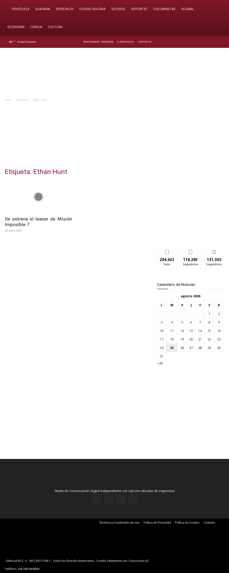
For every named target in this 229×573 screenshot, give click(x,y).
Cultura (55, 27)
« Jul (160, 363)
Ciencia (36, 27)
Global (187, 9)
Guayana (42, 9)
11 (172, 331)
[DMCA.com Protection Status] (184, 561)
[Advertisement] (114, 136)
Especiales (65, 9)
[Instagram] (206, 42)
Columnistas (164, 9)
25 (172, 348)
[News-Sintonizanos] (190, 235)
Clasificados (125, 41)
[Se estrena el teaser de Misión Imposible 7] (38, 196)
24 (161, 348)
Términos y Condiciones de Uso (119, 522)
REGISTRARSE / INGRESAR (98, 41)
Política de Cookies (187, 522)
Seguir (190, 249)
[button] (219, 9)
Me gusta (167, 249)
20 (191, 339)
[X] (213, 42)
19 (182, 339)
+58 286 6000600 (28, 569)
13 (191, 331)
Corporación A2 (138, 561)
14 (200, 331)
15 (209, 331)
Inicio (8, 100)
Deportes (139, 9)
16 (219, 331)
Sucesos (118, 9)
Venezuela (21, 9)
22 (209, 339)
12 (182, 331)
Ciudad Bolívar (92, 9)
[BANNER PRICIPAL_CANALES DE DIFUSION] (114, 73)
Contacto (145, 41)
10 (161, 331)
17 (161, 339)
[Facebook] (199, 42)
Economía (15, 27)
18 (172, 339)
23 (219, 339)
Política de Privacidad (157, 522)
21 (200, 339)
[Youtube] (221, 42)
